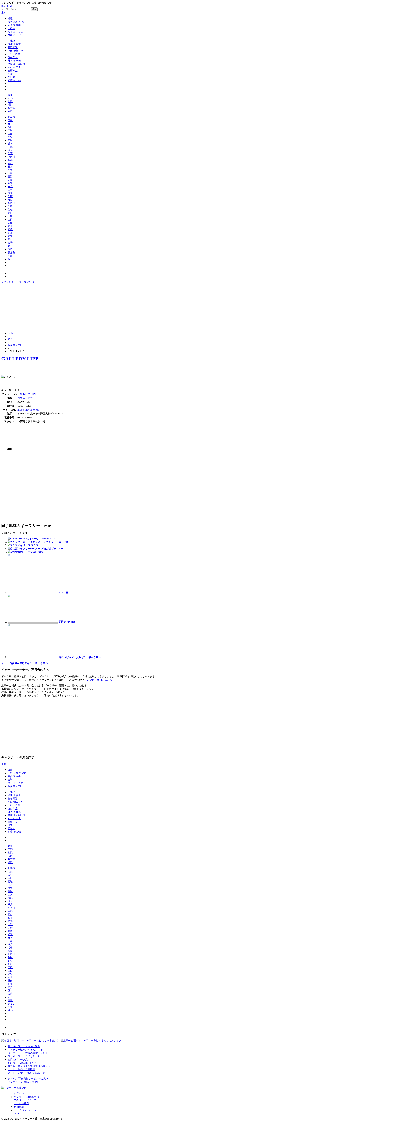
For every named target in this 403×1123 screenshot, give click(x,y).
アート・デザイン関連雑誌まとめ (26, 1072)
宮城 (10, 130)
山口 (10, 219)
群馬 (10, 146)
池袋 (10, 74)
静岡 (10, 180)
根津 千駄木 (14, 44)
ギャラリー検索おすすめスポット (26, 1049)
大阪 (10, 94)
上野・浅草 (14, 54)
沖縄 (10, 255)
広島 (10, 216)
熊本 (10, 239)
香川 (10, 226)
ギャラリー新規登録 (22, 282)
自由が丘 (13, 57)
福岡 (10, 111)
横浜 (10, 104)
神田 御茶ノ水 (15, 50)
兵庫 (10, 196)
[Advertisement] (201, 307)
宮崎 (10, 242)
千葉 (10, 153)
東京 (3, 12)
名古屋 (11, 108)
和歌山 (11, 203)
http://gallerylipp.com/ (28, 409)
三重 (10, 189)
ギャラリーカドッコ (57, 542)
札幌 (10, 101)
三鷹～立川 (14, 70)
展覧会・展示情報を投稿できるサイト (29, 1066)
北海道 (11, 117)
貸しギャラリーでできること (24, 1056)
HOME (11, 333)
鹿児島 (11, 252)
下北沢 (11, 40)
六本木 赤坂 (14, 67)
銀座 (10, 18)
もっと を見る (24, 663)
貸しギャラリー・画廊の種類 (24, 1046)
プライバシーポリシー (26, 1110)
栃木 (10, 143)
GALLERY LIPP (19, 359)
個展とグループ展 (18, 1059)
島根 (10, 209)
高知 (10, 232)
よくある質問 (21, 1103)
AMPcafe (38, 551)
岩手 (10, 123)
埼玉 (10, 150)
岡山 (10, 213)
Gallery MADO (48, 538)
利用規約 (19, 1106)
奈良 (10, 199)
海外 (10, 259)
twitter (17, 1113)
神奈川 (11, 156)
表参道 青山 (14, 25)
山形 (10, 133)
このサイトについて (25, 1100)
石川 (10, 166)
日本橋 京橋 (14, 60)
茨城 (10, 140)
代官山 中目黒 (15, 31)
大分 (10, 246)
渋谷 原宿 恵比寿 (17, 21)
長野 (10, 176)
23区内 (11, 77)
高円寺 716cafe (67, 621)
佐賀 (10, 236)
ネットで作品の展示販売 (21, 1069)
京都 (10, 98)
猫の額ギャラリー (53, 548)
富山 (10, 163)
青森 (10, 120)
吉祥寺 (11, 28)
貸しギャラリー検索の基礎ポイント (28, 1053)
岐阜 (10, 186)
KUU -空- (64, 592)
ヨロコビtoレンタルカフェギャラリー (80, 657)
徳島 (10, 222)
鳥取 (10, 206)
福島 (10, 137)
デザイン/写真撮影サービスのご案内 (28, 1078)
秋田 (10, 127)
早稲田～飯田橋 (16, 64)
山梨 (10, 173)
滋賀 (10, 193)
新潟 (10, 160)
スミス (34, 545)
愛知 (10, 183)
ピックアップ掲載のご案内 (23, 1082)
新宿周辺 (13, 47)
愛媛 (10, 229)
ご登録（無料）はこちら (101, 679)
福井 (10, 170)
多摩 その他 (14, 80)
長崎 (10, 249)
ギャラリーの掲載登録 (26, 1096)
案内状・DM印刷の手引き (22, 1063)
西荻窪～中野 (15, 35)
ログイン (6, 282)
